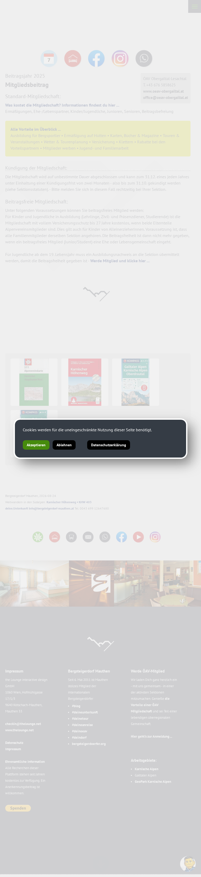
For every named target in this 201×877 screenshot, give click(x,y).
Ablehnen (64, 445)
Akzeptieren (36, 445)
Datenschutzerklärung (108, 445)
